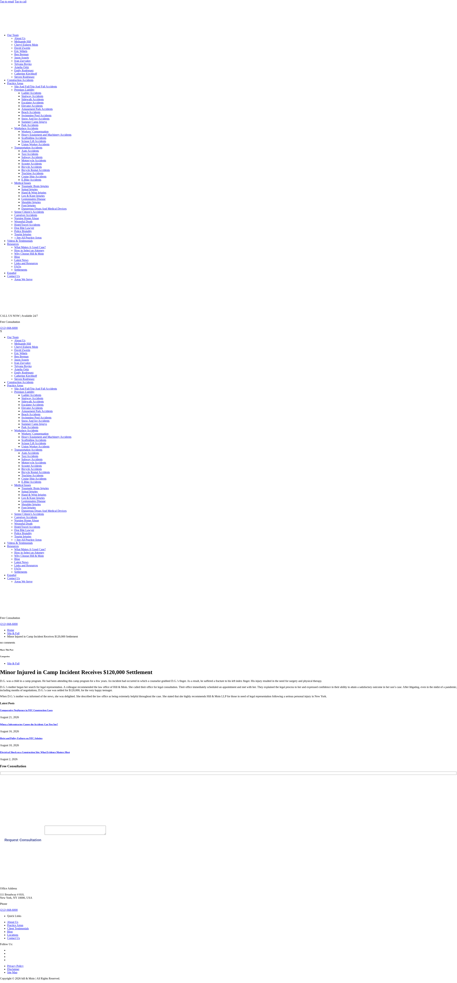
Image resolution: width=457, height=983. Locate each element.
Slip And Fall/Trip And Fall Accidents (35, 86)
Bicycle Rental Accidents (35, 170)
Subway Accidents (31, 157)
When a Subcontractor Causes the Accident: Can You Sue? (29, 724)
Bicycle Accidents (31, 166)
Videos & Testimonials (20, 240)
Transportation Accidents (28, 147)
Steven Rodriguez (24, 76)
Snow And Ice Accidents (35, 118)
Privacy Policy (15, 965)
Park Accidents (29, 125)
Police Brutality (23, 231)
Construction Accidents (20, 80)
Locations (12, 934)
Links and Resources (26, 263)
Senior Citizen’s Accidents (29, 211)
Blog (17, 256)
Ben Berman (21, 54)
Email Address (8, 806)
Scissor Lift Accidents (33, 141)
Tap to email (7, 1)
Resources (13, 244)
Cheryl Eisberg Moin (26, 44)
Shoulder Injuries (31, 202)
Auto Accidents (30, 150)
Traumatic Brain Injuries (35, 186)
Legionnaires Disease (33, 199)
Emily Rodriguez (24, 70)
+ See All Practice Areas (28, 237)
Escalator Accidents (32, 102)
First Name (6, 782)
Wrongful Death (23, 221)
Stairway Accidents (32, 96)
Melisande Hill (22, 41)
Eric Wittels (20, 51)
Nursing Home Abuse (26, 218)
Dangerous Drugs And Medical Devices (44, 208)
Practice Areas (15, 83)
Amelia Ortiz (21, 67)
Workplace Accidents (26, 128)
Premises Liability (24, 89)
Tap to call (20, 1)
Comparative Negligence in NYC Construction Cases (26, 710)
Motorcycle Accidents (33, 160)
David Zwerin (22, 47)
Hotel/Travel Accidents (27, 224)
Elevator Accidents (32, 105)
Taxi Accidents (29, 154)
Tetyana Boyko (23, 64)
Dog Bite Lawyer (24, 227)
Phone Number (8, 818)
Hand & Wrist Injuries (33, 192)
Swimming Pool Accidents (36, 115)
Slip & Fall (13, 633)
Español (11, 272)
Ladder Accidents (31, 92)
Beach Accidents (30, 112)
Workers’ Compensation (35, 131)
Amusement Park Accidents (37, 109)
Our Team (13, 35)
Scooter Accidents (31, 163)
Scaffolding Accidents (33, 137)
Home (10, 630)
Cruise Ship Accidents (33, 176)
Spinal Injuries (29, 189)
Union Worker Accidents (35, 144)
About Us (19, 38)
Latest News (21, 260)
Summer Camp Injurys (34, 121)
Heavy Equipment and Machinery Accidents (46, 134)
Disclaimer (13, 969)
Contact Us (13, 276)
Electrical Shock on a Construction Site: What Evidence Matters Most (35, 752)
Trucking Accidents (32, 173)
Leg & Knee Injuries (33, 195)
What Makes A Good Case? (30, 247)
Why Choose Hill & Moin (29, 253)
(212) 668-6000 (9, 327)
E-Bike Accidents (31, 179)
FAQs (17, 266)
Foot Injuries (28, 205)
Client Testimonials (18, 928)
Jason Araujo (21, 57)
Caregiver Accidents (25, 215)
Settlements (20, 269)
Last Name (6, 794)
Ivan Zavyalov (22, 60)
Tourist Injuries (22, 234)
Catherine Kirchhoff (25, 73)
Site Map (12, 972)
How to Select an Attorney (29, 250)
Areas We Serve (23, 279)
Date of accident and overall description (22, 833)
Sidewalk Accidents (32, 99)
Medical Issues (22, 182)
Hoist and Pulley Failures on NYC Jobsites (21, 738)
